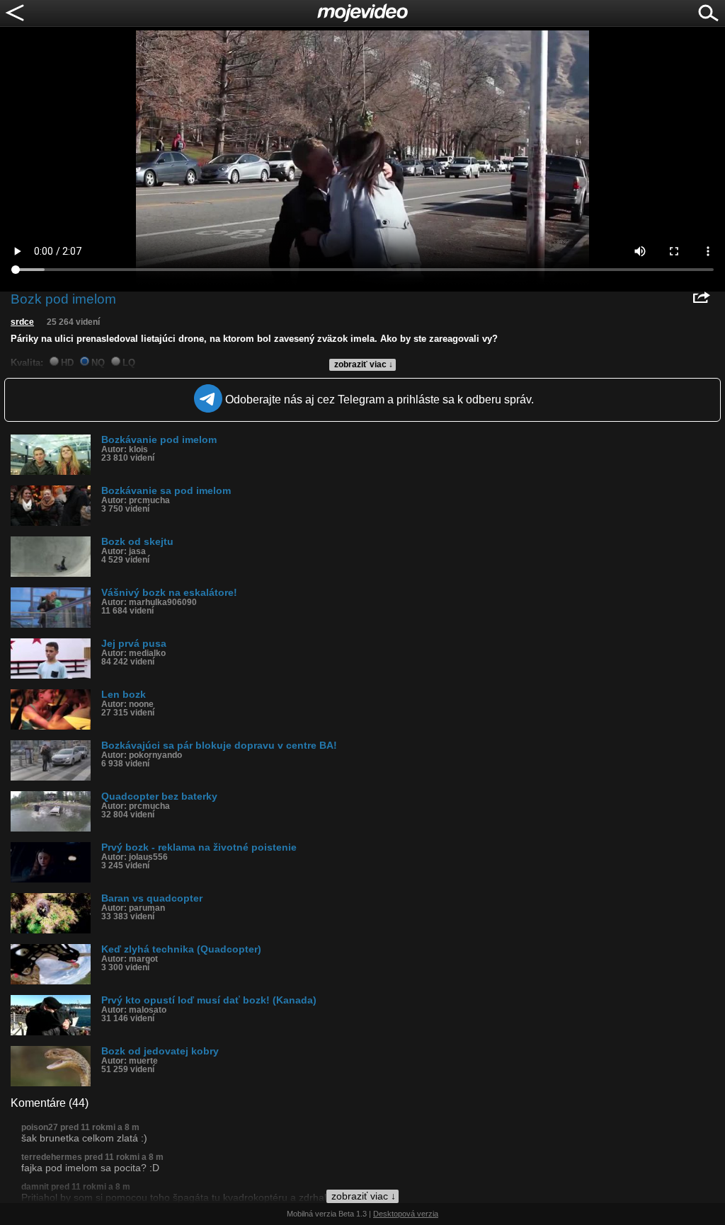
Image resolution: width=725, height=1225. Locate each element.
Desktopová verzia (405, 1213)
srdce (22, 322)
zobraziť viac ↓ (363, 364)
